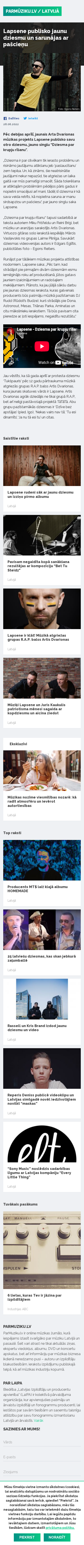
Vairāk (38, 1421)
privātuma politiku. (60, 1527)
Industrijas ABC (18, 1309)
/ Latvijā (48, 11)
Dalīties (13, 118)
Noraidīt (57, 1537)
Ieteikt (33, 118)
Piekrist (27, 1537)
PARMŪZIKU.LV (21, 11)
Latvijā (12, 506)
